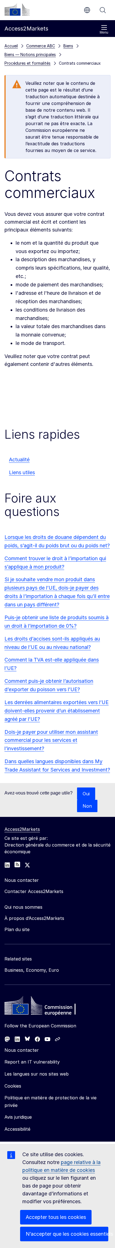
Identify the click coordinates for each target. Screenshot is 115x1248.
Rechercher (103, 10)
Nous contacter (21, 1050)
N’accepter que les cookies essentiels (67, 1234)
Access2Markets (22, 829)
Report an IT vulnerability (32, 1062)
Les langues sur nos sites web (36, 1074)
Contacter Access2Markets (33, 891)
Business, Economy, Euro (31, 970)
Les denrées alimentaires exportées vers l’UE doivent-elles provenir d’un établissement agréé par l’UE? (56, 710)
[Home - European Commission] (44, 1007)
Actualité (19, 459)
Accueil (11, 45)
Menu (104, 32)
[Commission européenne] (17, 9)
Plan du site (17, 929)
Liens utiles (22, 472)
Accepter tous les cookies (56, 1217)
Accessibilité (17, 1129)
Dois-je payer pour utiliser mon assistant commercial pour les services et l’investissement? (51, 740)
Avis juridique (18, 1117)
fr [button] (87, 10)
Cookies (12, 1086)
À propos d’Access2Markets (34, 918)
